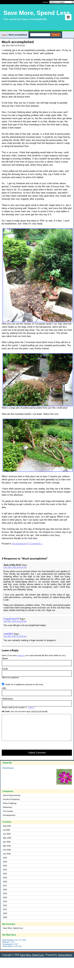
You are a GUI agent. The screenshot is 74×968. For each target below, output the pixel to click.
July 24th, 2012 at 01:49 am (15, 621)
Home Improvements (11, 795)
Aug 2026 (7, 826)
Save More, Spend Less (13, 928)
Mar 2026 (7, 846)
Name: (5, 658)
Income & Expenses (11, 799)
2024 (5, 862)
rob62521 (8, 634)
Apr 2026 (6, 842)
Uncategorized (9, 815)
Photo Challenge (10, 803)
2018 (5, 882)
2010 (5, 913)
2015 (5, 893)
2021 (5, 874)
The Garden (8, 811)
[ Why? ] (31, 707)
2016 (5, 889)
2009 (5, 917)
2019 (5, 878)
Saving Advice (65, 955)
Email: (5, 669)
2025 (5, 858)
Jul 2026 (6, 830)
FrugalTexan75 (11, 619)
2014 (5, 897)
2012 (5, 905)
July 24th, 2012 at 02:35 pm (15, 636)
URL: (4, 688)
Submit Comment (37, 752)
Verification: (8, 698)
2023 (5, 866)
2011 (5, 909)
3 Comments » (35, 543)
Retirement (7, 807)
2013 (5, 901)
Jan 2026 (7, 854)
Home (4, 35)
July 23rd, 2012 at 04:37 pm (15, 567)
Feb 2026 (7, 850)
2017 (5, 885)
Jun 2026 (7, 834)
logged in (21, 655)
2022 (5, 870)
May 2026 (7, 838)
